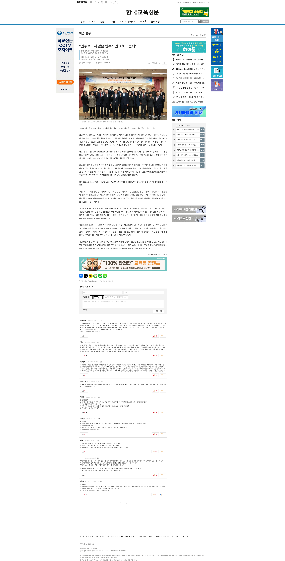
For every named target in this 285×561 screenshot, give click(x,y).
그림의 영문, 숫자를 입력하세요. (115, 297)
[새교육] (143, 21)
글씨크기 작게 (165, 63)
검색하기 (200, 21)
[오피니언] (112, 21)
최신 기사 (176, 119)
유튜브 (91, 2)
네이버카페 (100, 276)
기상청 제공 (115, 3)
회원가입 (201, 2)
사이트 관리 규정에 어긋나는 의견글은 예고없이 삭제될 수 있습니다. (105, 301)
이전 (120, 503)
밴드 (105, 276)
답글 (83, 336)
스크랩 (159, 63)
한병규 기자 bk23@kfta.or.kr (86, 63)
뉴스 (196, 35)
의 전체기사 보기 (157, 254)
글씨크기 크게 (163, 63)
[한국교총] (155, 21)
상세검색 (205, 21)
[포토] (121, 21)
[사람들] (102, 21)
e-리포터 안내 (100, 536)
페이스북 (95, 2)
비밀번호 (127, 292)
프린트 (156, 63)
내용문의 (186, 2)
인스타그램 (102, 2)
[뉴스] (93, 21)
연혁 (91, 536)
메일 (153, 63)
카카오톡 (91, 276)
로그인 (207, 2)
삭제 (101, 320)
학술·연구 (203, 35)
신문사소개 (83, 536)
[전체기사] (83, 21)
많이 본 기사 (178, 55)
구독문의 (193, 2)
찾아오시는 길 (111, 536)
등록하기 (158, 311)
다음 (126, 503)
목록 (149, 63)
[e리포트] (131, 21)
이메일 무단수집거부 (162, 536)
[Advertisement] (90, 10)
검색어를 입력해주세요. (189, 21)
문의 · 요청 (184, 536)
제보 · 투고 (179, 2)
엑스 (98, 2)
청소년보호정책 (143, 536)
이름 (84, 292)
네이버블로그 (106, 2)
